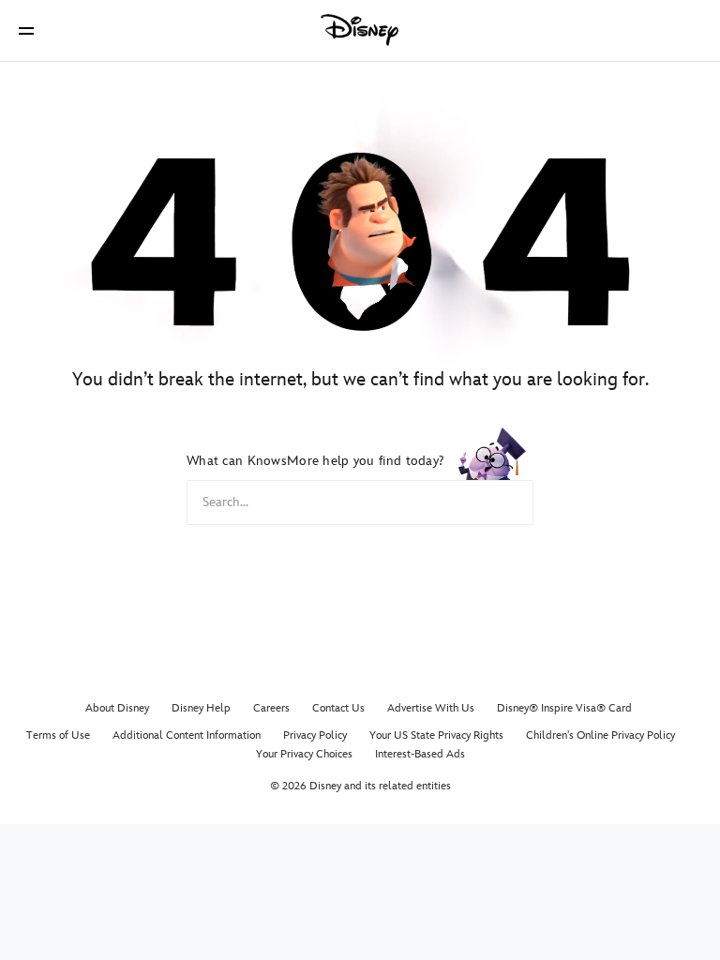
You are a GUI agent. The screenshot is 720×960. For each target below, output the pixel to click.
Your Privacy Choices (304, 754)
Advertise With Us (430, 708)
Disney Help (201, 708)
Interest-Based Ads (420, 754)
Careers (271, 708)
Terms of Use (58, 735)
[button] (26, 30)
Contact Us (338, 708)
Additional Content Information (186, 735)
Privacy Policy (315, 735)
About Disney (117, 708)
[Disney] (360, 30)
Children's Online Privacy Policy (600, 735)
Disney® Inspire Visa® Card (564, 708)
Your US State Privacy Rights (436, 735)
